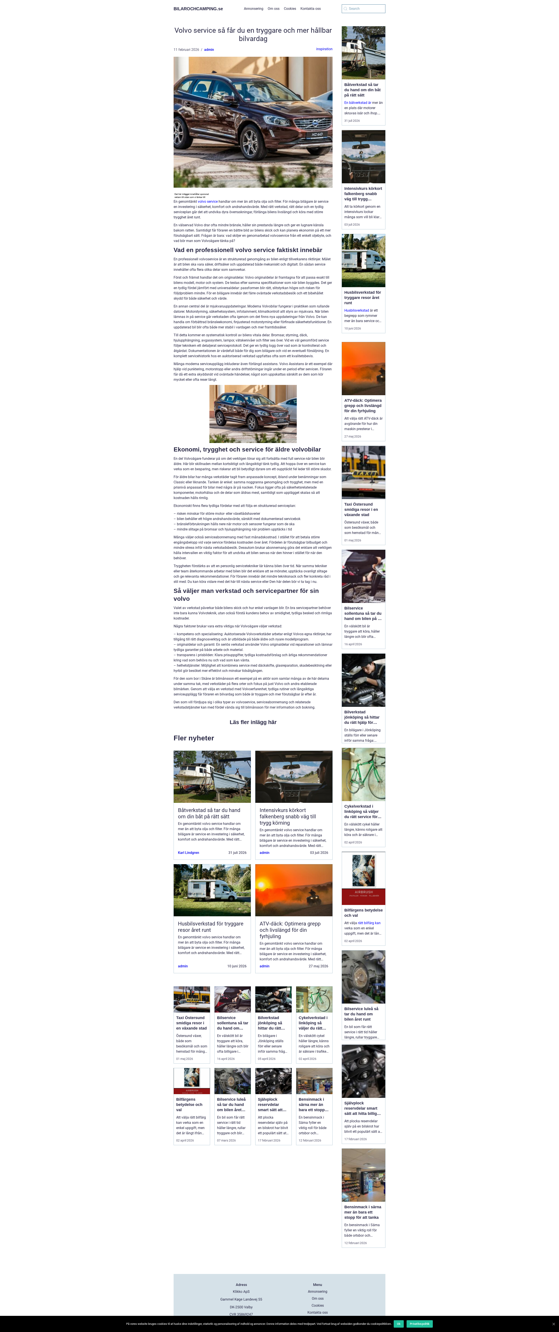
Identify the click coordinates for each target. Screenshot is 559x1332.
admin (209, 50)
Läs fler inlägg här (253, 722)
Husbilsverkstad (356, 310)
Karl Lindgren (188, 853)
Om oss (274, 9)
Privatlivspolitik (420, 1323)
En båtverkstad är (357, 103)
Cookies (290, 9)
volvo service (208, 201)
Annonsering (253, 9)
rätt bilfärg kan (369, 923)
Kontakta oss (310, 9)
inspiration (324, 49)
